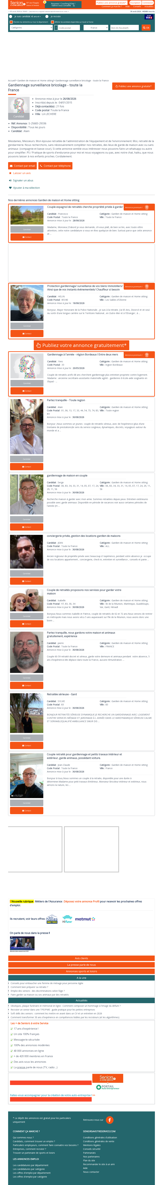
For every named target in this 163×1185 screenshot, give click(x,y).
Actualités (149, 6)
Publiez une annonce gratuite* (112, 2)
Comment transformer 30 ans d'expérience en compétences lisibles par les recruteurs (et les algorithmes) (65, 1017)
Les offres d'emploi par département (32, 1172)
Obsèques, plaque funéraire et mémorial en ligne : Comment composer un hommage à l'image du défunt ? (65, 1005)
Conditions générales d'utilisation (100, 1137)
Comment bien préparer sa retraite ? (29, 987)
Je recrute (56, 16)
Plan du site (89, 1160)
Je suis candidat (27, 16)
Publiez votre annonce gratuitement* (84, 345)
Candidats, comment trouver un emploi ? (34, 1141)
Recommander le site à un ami (99, 1164)
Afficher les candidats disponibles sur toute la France (74, 22)
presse (21, 1067)
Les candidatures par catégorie (29, 1169)
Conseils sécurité (91, 1148)
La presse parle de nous (81, 965)
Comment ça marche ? (112, 6)
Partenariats (89, 1152)
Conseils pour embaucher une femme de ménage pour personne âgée (47, 983)
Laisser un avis (22, 173)
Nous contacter (91, 1171)
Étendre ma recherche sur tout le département (31, 22)
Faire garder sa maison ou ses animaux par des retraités (40, 994)
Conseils (137, 6)
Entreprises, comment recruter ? (29, 1148)
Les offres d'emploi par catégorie (30, 1176)
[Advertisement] (81, 55)
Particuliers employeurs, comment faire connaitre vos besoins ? (45, 1145)
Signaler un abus (23, 180)
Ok (147, 27)
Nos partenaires (91, 1156)
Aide (127, 6)
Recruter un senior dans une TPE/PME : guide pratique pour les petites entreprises (53, 1009)
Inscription (135, 2)
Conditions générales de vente (98, 1141)
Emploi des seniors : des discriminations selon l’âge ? (38, 990)
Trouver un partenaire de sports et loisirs (34, 1152)
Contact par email (24, 166)
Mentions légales (92, 1145)
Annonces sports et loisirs (81, 971)
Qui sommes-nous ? (23, 1137)
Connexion (148, 2)
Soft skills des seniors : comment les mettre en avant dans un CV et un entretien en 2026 (56, 1013)
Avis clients (81, 958)
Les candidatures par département (30, 1165)
